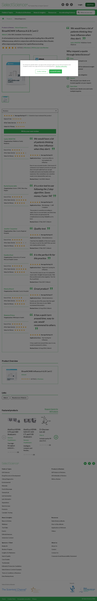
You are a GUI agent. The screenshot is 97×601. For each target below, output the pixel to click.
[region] (49, 68)
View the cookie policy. (61, 66)
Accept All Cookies (55, 71)
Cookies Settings (41, 71)
